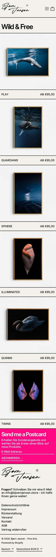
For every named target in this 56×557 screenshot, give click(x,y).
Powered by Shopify (12, 542)
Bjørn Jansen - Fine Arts (24, 538)
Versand (6, 517)
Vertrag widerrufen (13, 529)
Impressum (8, 509)
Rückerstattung (11, 513)
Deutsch (6, 549)
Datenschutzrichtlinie (15, 505)
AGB (4, 525)
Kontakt (6, 521)
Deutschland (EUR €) (28, 549)
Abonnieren (10, 458)
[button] (52, 9)
